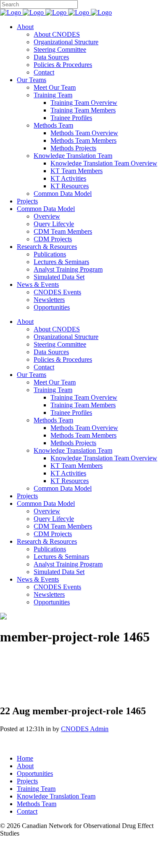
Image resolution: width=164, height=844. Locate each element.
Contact (27, 811)
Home (25, 758)
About (25, 765)
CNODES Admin (84, 728)
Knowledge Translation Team (56, 796)
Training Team (36, 788)
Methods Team (36, 803)
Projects (27, 781)
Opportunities (35, 773)
